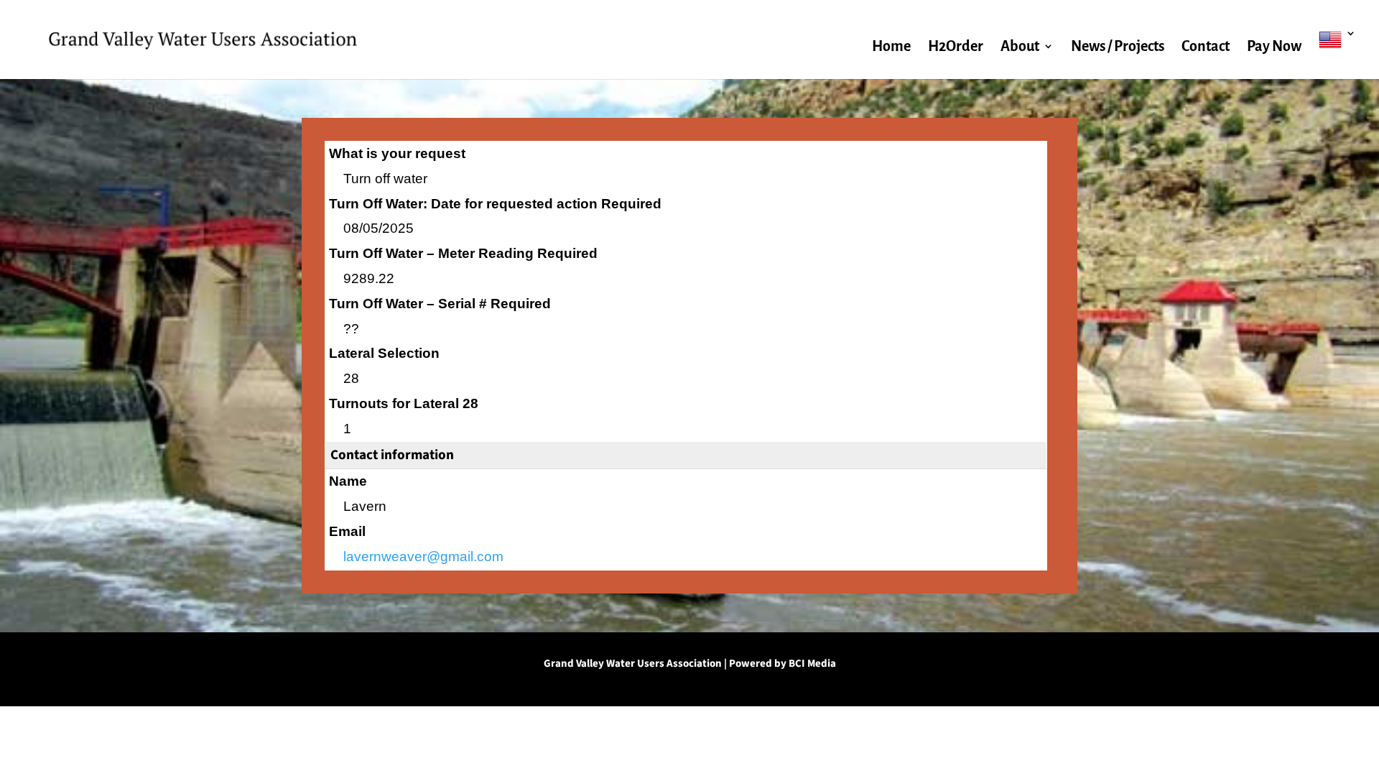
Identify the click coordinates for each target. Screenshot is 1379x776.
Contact (1205, 47)
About (1019, 47)
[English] (1337, 53)
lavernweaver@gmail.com (423, 556)
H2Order (955, 47)
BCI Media (812, 663)
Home (891, 47)
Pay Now (1274, 47)
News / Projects (1117, 47)
